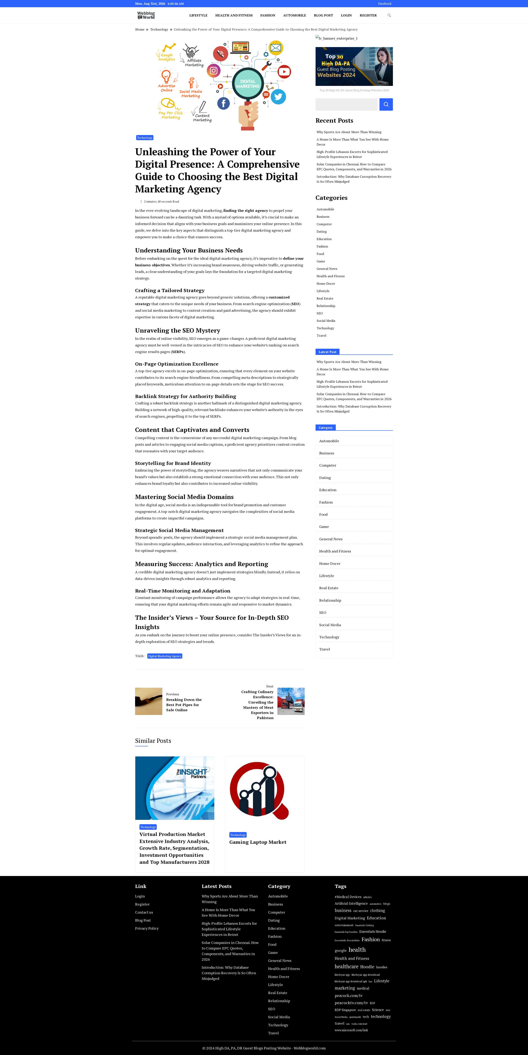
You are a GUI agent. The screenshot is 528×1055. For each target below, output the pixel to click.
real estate (364, 1010)
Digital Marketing (350, 917)
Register (368, 15)
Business (323, 216)
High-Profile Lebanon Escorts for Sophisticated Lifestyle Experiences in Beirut (229, 929)
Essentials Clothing (364, 925)
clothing (377, 910)
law (370, 981)
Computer (324, 224)
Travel (321, 335)
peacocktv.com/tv (351, 1002)
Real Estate (325, 298)
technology (381, 1016)
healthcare (346, 966)
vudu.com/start (359, 1023)
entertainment (344, 925)
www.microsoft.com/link (351, 1030)
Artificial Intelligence (351, 903)
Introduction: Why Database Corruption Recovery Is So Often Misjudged (229, 973)
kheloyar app (342, 975)
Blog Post (323, 15)
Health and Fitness (234, 15)
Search (386, 104)
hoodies (381, 967)
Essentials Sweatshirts (347, 940)
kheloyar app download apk (351, 981)
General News (327, 268)
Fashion (267, 15)
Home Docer (326, 283)
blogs (386, 904)
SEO (320, 313)
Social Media (326, 320)
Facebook (384, 4)
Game (321, 261)
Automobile (294, 15)
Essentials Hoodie (372, 931)
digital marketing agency (230, 258)
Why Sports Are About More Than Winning (349, 132)
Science (378, 1009)
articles (367, 897)
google (341, 950)
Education (324, 239)
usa (348, 1023)
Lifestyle (198, 15)
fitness (386, 940)
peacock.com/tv (349, 995)
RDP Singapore (345, 1010)
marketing (345, 988)
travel (339, 1023)
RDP (372, 1003)
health (357, 949)
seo (388, 1010)
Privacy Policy (147, 928)
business (343, 910)
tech (366, 1017)
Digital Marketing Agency (164, 656)
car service (360, 911)
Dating (322, 231)
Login (346, 15)
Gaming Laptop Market (257, 842)
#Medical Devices (348, 897)
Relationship (326, 305)
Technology (144, 138)
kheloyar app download (366, 975)
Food (320, 253)
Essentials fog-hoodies (346, 931)
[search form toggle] (389, 15)
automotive (376, 903)
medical (363, 988)
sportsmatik (355, 1016)
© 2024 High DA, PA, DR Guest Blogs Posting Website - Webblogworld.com (264, 1048)
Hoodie (367, 967)
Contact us (144, 912)
